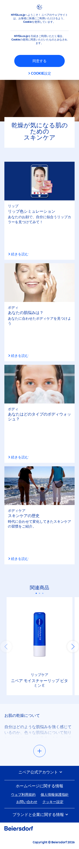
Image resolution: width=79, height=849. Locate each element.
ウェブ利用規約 (23, 795)
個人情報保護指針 (55, 795)
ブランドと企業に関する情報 (39, 814)
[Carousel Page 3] (42, 593)
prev (6, 646)
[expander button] (39, 751)
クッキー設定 (52, 802)
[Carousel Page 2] (39, 593)
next (73, 646)
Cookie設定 (41, 73)
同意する (39, 61)
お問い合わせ (26, 802)
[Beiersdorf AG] (18, 829)
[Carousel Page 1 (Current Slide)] (36, 593)
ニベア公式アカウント (38, 772)
